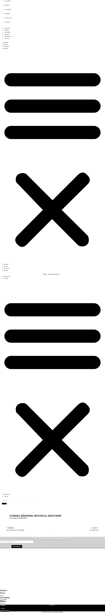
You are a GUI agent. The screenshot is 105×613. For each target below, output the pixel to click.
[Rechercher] (4, 503)
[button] (52, 157)
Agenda (7, 13)
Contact (7, 22)
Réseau (7, 5)
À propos (7, 28)
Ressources (8, 18)
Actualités (8, 9)
